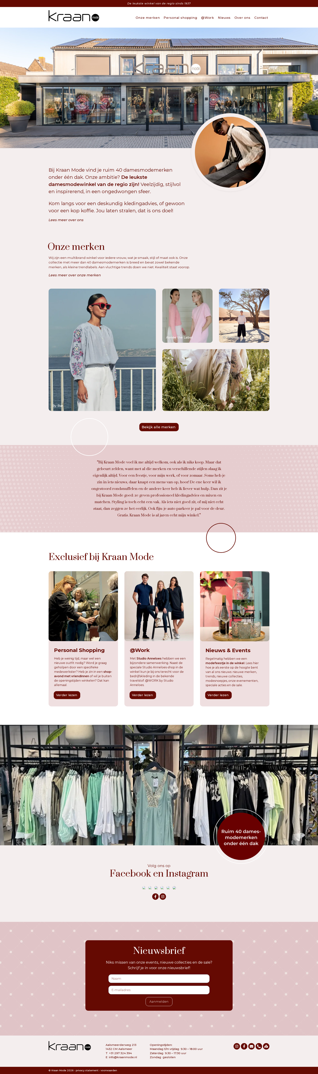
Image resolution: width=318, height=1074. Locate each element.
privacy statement (87, 1070)
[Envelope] (251, 1046)
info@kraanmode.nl (123, 1057)
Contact (261, 18)
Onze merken (148, 18)
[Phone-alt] (259, 1046)
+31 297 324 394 (120, 1053)
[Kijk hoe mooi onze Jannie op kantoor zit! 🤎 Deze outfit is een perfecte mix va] (150, 888)
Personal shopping (180, 18)
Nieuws (224, 18)
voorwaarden (109, 1070)
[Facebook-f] (155, 896)
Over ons (242, 18)
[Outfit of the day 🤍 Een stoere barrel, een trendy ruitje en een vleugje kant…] (168, 888)
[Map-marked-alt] (266, 1046)
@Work (207, 18)
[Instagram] (163, 896)
